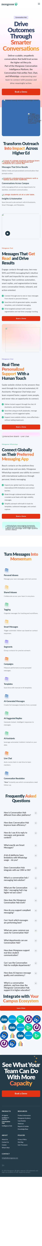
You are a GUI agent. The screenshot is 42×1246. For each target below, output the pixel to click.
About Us (5, 1139)
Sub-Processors (23, 1145)
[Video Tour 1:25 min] (7, 233)
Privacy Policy (22, 1139)
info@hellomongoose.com (10, 1158)
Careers (4, 1145)
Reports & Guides (23, 1126)
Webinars (21, 1123)
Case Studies (22, 1121)
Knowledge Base (23, 1129)
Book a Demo (21, 92)
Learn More (21, 1008)
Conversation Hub (6, 1122)
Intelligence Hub (7, 1126)
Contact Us (5, 1142)
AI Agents (5, 1115)
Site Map (20, 1142)
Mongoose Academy (24, 1118)
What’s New (6, 1148)
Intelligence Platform (5, 1118)
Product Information (24, 1115)
